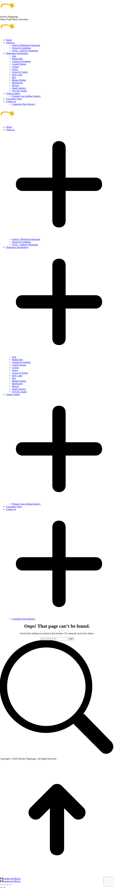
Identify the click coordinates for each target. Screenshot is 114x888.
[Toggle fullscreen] (7, 884)
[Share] (4, 884)
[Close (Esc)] (1, 884)
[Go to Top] (57, 876)
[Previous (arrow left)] (1, 887)
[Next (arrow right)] (4, 887)
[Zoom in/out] (10, 884)
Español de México (12, 878)
